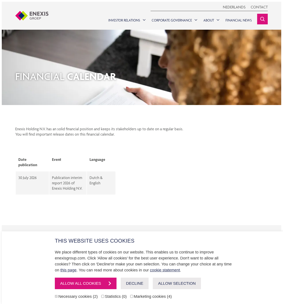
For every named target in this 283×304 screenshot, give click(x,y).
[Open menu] (143, 18)
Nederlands (234, 7)
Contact (259, 7)
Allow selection (177, 283)
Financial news (239, 20)
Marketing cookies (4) (153, 296)
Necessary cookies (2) (78, 296)
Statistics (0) (116, 296)
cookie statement (165, 270)
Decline (134, 283)
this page (68, 270)
